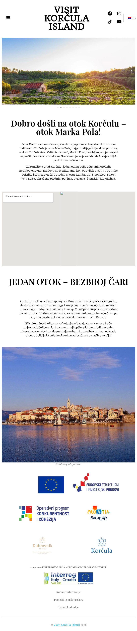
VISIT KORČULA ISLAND (66, 18)
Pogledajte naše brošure (68, 599)
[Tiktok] (110, 22)
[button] (8, 17)
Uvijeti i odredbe (68, 607)
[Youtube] (119, 22)
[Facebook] (110, 13)
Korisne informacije (68, 592)
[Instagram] (119, 13)
